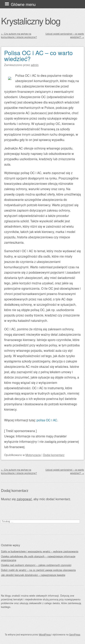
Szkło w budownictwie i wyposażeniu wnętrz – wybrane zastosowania (39, 551)
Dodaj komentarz (53, 455)
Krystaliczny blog (30, 20)
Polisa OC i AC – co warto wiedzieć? (38, 55)
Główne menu (23, 4)
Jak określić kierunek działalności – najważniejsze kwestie (33, 575)
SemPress (74, 634)
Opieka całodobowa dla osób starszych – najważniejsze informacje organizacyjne (38, 558)
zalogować (24, 499)
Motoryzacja (33, 455)
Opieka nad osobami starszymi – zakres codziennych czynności (36, 565)
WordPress (45, 634)
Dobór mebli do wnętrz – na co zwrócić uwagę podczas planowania (38, 570)
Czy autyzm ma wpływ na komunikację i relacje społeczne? (19, 35)
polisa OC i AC (47, 420)
